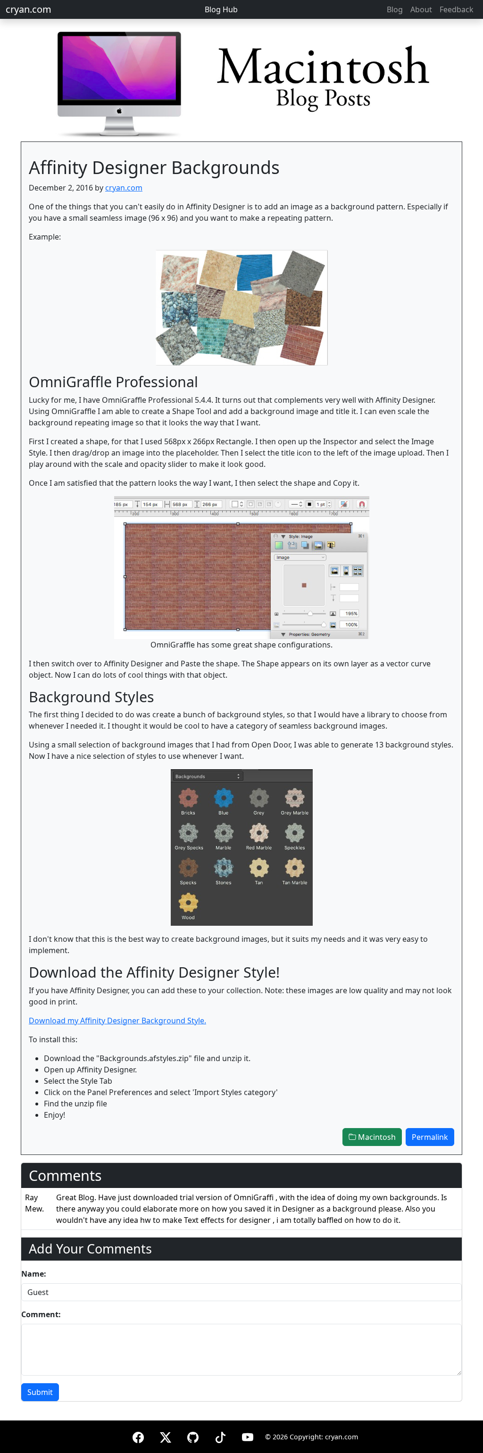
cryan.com (28, 9)
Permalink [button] (430, 1137)
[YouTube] (247, 1436)
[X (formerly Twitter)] (165, 1436)
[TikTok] (220, 1436)
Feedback (457, 9)
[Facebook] (138, 1436)
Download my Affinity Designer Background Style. (117, 1020)
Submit (40, 1392)
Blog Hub (221, 9)
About (421, 9)
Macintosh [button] (376, 1137)
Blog (395, 9)
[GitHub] (193, 1436)
